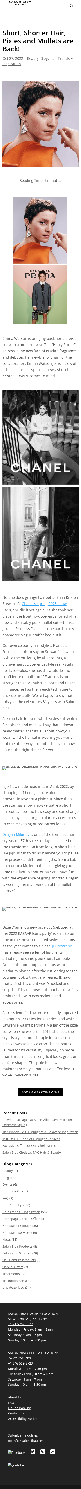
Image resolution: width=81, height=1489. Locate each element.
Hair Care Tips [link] (13, 1205)
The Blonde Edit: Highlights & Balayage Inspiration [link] (40, 1132)
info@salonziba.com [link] (28, 1441)
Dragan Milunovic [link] (17, 834)
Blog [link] (44, 58)
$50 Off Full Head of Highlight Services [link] (31, 1139)
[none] (71, 8)
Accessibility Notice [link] (22, 1418)
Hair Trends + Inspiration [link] (21, 1212)
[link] (20, 2)
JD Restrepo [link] (62, 946)
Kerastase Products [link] (17, 1226)
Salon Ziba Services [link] (17, 1253)
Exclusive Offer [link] (13, 1191)
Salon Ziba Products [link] (17, 1246)
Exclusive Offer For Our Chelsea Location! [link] (33, 1145)
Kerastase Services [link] (16, 1232)
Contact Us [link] (16, 1413)
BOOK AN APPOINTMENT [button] (40, 1092)
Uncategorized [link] (13, 1287)
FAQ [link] (5, 1198)
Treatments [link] (11, 1274)
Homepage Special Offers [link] (21, 1219)
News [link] (6, 1239)
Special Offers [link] (12, 1267)
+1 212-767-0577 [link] (20, 1324)
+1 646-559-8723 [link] (20, 1363)
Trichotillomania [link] (14, 1281)
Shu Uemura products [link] (19, 1260)
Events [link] (7, 1184)
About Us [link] (15, 1397)
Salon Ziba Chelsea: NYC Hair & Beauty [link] (31, 1152)
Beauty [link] (33, 58)
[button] (71, 8)
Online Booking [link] (19, 1408)
